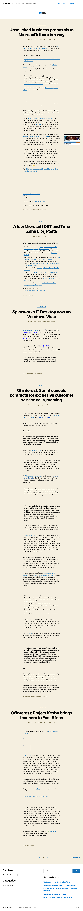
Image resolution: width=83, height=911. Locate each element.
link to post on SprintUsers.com (43, 575)
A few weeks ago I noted (30, 330)
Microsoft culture (52, 169)
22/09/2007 (47, 236)
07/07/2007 (42, 722)
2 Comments (52, 39)
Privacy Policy (18, 907)
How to (30, 209)
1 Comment (52, 321)
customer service (29, 696)
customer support (37, 696)
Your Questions (43, 209)
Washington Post (30, 476)
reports (39, 476)
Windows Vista (38, 373)
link (33, 209)
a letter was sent (36, 450)
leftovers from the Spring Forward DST (45, 272)
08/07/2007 (42, 405)
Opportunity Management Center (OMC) (36, 136)
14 (47, 857)
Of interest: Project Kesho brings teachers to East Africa (41, 715)
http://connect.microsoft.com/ (33, 84)
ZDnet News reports (31, 536)
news (46, 696)
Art (68, 3)
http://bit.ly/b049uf (40, 201)
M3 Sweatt (6, 3)
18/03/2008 (42, 39)
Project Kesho (27, 755)
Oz (23, 171)
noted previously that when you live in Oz (40, 119)
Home (60, 3)
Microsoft (29, 169)
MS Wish (38, 125)
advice (26, 209)
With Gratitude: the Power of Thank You (56, 894)
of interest (29, 373)
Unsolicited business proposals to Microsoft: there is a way (41, 32)
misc (28, 845)
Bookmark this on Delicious (31, 194)
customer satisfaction (40, 169)
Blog (64, 3)
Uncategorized (41, 25)
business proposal (31, 171)
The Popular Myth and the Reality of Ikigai (56, 882)
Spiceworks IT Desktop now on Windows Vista (41, 314)
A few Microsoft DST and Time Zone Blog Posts (41, 229)
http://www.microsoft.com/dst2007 (34, 291)
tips (33, 373)
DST (25, 295)
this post (29, 633)
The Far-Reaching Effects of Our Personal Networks (60, 885)
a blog (38, 789)
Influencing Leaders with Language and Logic (58, 897)
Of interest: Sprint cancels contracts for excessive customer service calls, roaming (41, 395)
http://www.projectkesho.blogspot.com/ (35, 797)
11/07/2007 (43, 321)
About (72, 3)
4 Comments (52, 405)
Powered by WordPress (29, 907)
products (31, 295)
